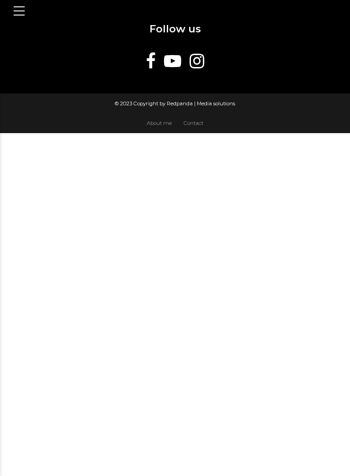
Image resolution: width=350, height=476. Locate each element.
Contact (193, 123)
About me (159, 123)
